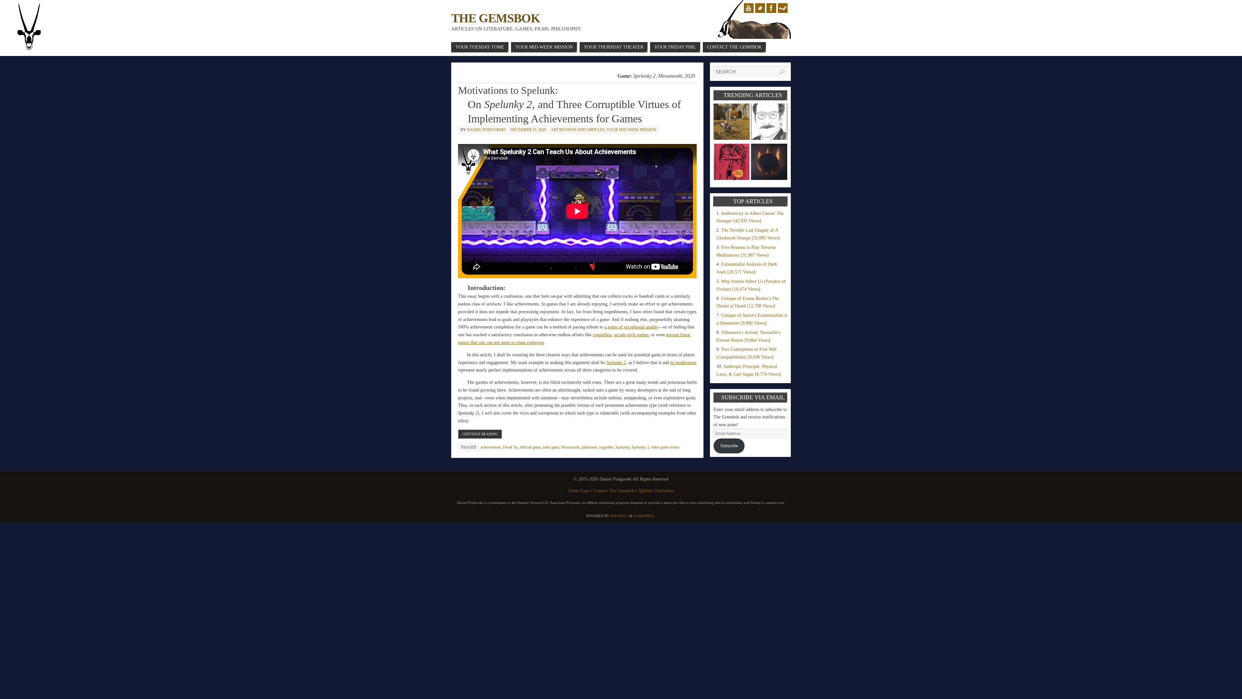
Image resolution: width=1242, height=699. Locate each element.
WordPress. (645, 516)
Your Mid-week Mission (631, 130)
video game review (665, 447)
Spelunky (623, 447)
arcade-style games (631, 334)
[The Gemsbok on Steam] (783, 8)
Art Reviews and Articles (578, 130)
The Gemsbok (495, 18)
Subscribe (729, 445)
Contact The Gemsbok (614, 490)
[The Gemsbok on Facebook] (771, 8)
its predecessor (683, 362)
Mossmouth (570, 447)
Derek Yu (510, 447)
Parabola (619, 516)
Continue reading (480, 434)
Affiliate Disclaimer (656, 490)
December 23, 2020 (528, 130)
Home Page (579, 490)
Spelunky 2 (640, 447)
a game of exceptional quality (632, 327)
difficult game (530, 447)
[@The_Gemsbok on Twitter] (760, 8)
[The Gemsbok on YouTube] (749, 8)
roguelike (606, 447)
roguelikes (602, 334)
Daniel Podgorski (486, 130)
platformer (589, 447)
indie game (551, 447)
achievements (491, 447)
